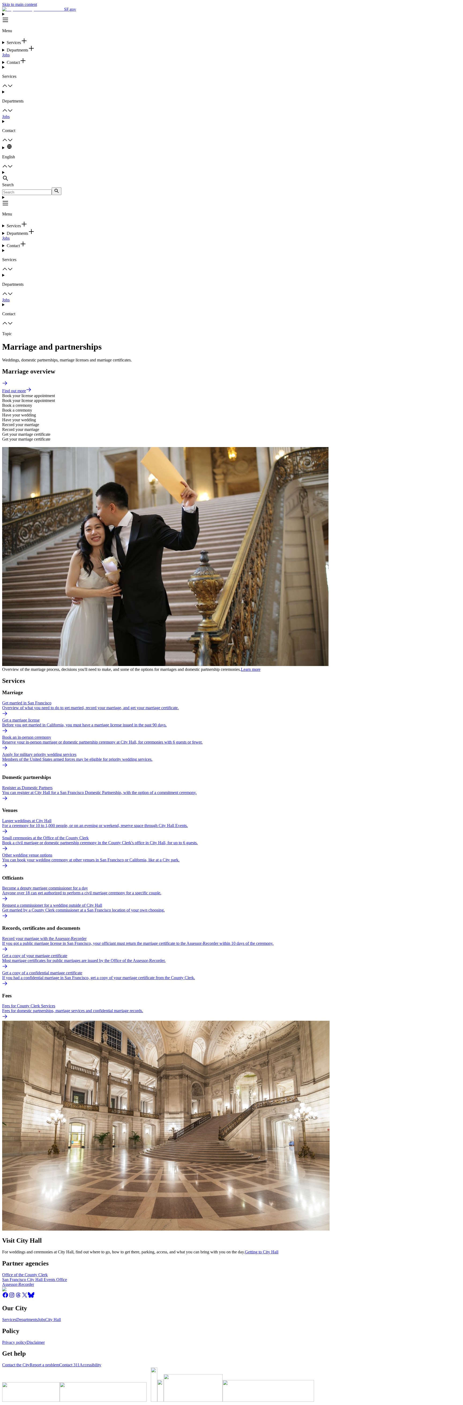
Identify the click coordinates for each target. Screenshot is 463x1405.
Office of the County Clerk (25, 1274)
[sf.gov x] (24, 1296)
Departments (27, 1319)
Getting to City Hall (261, 1252)
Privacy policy (14, 1342)
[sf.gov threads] (18, 1296)
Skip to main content (19, 4)
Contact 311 (69, 1365)
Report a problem (44, 1365)
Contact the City (16, 1365)
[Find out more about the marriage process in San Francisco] (5, 384)
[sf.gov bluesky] (31, 1296)
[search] (56, 191)
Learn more (250, 669)
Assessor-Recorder (18, 1284)
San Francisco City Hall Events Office (34, 1279)
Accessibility (90, 1365)
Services (9, 1319)
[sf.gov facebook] (5, 1296)
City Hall (53, 1319)
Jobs (6, 55)
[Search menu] (231, 176)
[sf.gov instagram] (12, 1296)
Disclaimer (36, 1342)
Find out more (14, 391)
